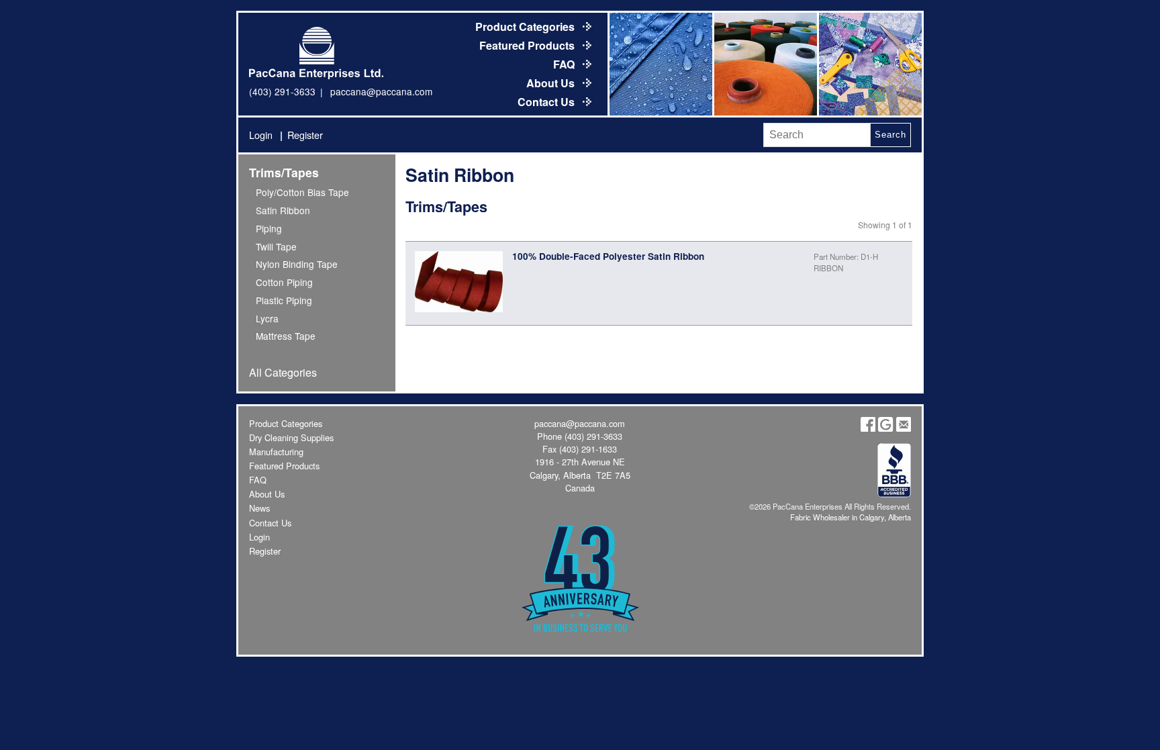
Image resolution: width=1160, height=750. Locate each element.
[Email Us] (903, 428)
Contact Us (547, 101)
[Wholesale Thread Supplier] (764, 64)
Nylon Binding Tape (297, 264)
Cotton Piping (284, 282)
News (259, 508)
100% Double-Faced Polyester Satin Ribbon (608, 256)
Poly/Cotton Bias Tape (302, 192)
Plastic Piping (284, 300)
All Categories (283, 372)
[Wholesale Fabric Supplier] (660, 64)
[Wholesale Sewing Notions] (869, 64)
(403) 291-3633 (282, 91)
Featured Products (528, 45)
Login (261, 135)
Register (305, 135)
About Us (551, 83)
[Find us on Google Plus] (885, 428)
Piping (269, 228)
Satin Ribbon (283, 210)
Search (890, 135)
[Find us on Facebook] (868, 428)
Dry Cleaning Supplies (291, 437)
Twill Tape (276, 246)
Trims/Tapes (284, 172)
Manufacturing (276, 451)
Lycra (267, 318)
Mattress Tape (286, 335)
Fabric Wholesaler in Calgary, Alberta (850, 517)
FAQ (565, 64)
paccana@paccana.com (381, 91)
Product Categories (526, 26)
